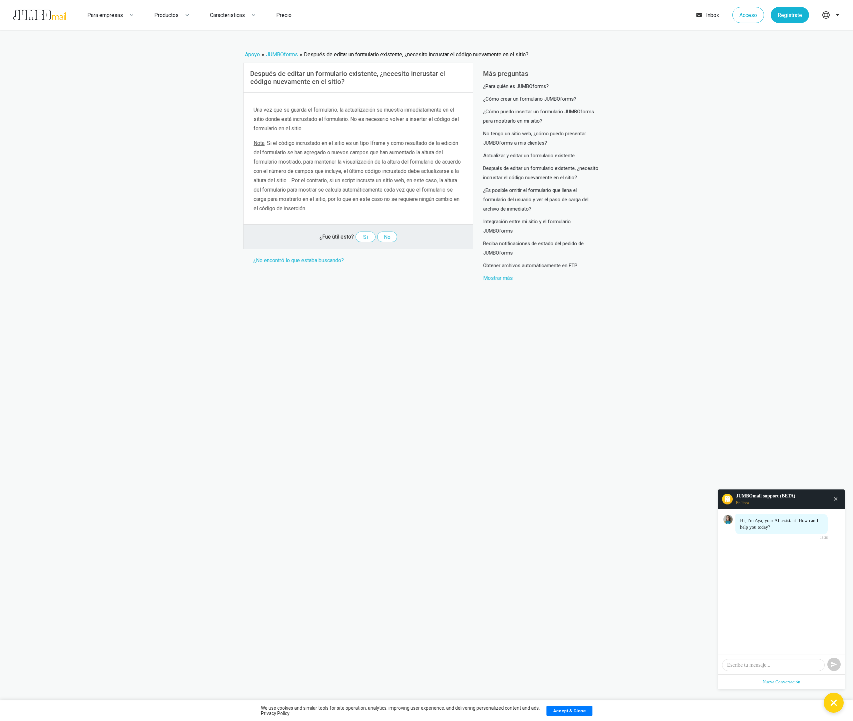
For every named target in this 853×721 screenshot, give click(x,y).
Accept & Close (569, 710)
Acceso (748, 15)
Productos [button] (166, 15)
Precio (284, 15)
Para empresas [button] (105, 15)
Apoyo (252, 54)
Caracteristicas (227, 15)
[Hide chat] (834, 703)
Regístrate (790, 15)
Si (365, 237)
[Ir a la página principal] (33, 15)
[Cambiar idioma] (831, 15)
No (387, 237)
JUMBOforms (282, 54)
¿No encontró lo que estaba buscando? (298, 260)
